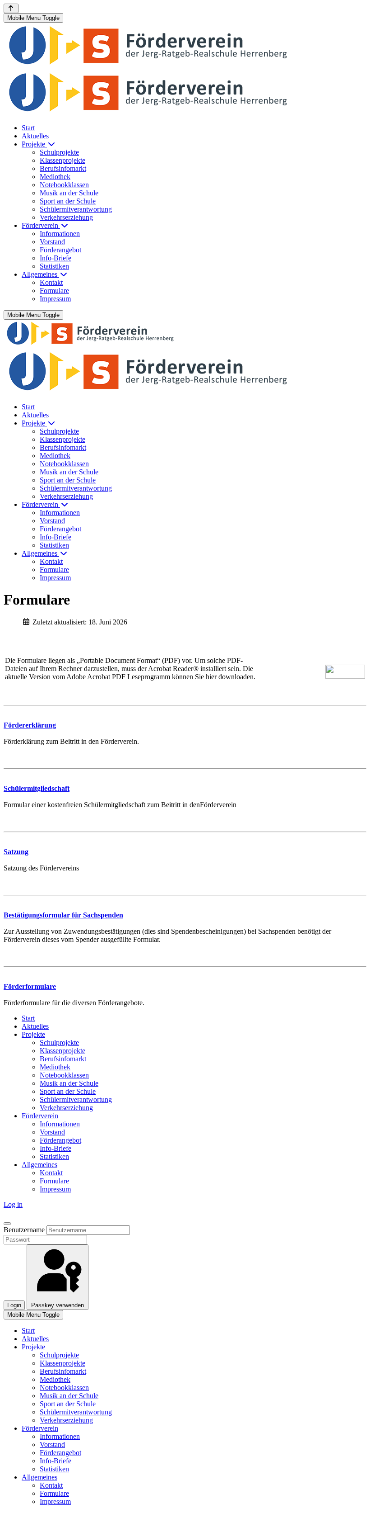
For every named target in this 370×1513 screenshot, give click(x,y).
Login (14, 1305)
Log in (13, 1204)
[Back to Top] (11, 8)
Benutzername (24, 1230)
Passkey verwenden (57, 1305)
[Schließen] (7, 1223)
